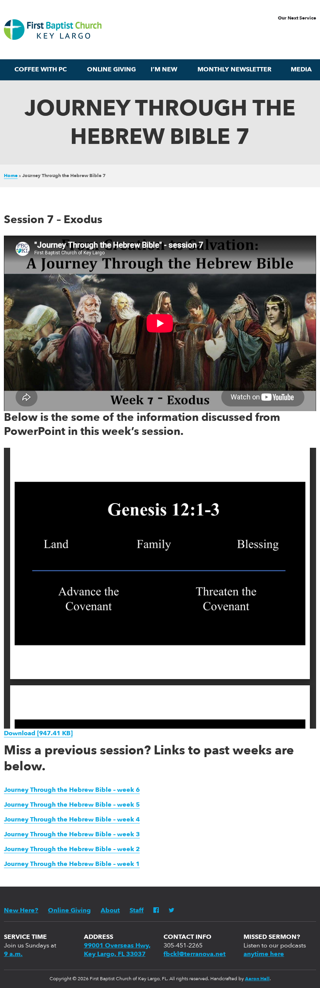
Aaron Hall (257, 979)
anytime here (264, 954)
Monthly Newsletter (234, 70)
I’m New (164, 70)
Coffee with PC (40, 70)
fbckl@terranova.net (195, 954)
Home (11, 176)
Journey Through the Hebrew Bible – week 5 (72, 805)
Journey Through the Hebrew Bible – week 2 (72, 849)
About (110, 911)
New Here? (21, 911)
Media (301, 70)
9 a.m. (13, 954)
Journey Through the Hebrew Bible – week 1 (72, 864)
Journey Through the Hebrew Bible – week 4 (72, 820)
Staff (137, 911)
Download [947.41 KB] (38, 734)
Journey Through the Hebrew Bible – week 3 (72, 835)
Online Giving (111, 70)
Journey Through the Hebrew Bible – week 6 (72, 790)
